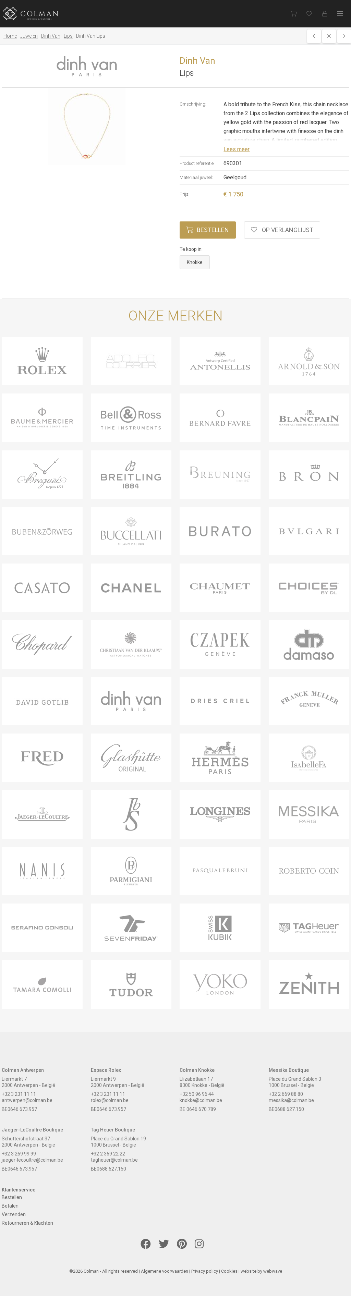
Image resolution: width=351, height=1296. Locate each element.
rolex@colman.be (110, 1100)
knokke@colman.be (201, 1100)
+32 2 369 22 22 (108, 1153)
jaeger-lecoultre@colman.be (32, 1160)
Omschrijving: (193, 104)
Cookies (229, 1271)
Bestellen (213, 229)
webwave (272, 1271)
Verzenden (14, 1214)
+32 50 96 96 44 (197, 1094)
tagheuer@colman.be (114, 1160)
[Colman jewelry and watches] (30, 13)
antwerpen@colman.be (27, 1100)
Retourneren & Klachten (27, 1223)
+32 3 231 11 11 (19, 1094)
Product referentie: (197, 163)
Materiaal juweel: (196, 177)
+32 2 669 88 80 (286, 1094)
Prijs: (185, 194)
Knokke (195, 262)
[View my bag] (293, 13)
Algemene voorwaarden (164, 1271)
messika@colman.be (291, 1100)
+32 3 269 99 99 (19, 1153)
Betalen (10, 1206)
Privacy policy (204, 1271)
